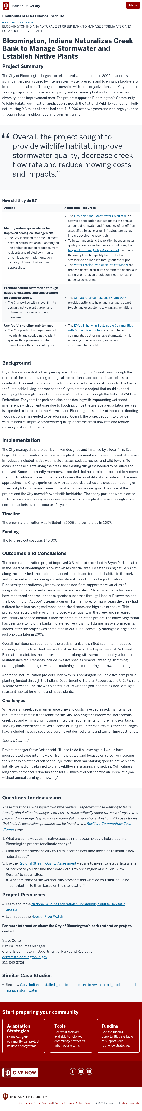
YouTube (81, 1071)
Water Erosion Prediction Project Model (101, 265)
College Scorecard (43, 1103)
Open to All (60, 1103)
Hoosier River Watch (47, 916)
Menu (133, 5)
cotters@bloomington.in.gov (24, 957)
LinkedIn (89, 1071)
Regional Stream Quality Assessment (93, 250)
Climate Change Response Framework (100, 298)
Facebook (73, 1071)
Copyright (90, 1103)
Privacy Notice (75, 1103)
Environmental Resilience (33, 16)
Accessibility (25, 1103)
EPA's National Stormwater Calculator (100, 216)
